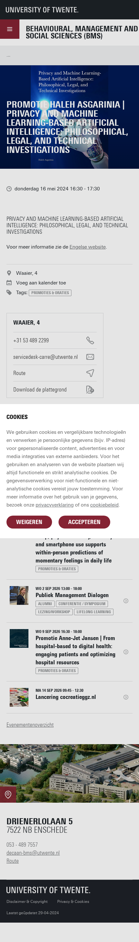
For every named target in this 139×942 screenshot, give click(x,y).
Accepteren (84, 522)
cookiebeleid (104, 505)
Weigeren (29, 522)
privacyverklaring (55, 505)
